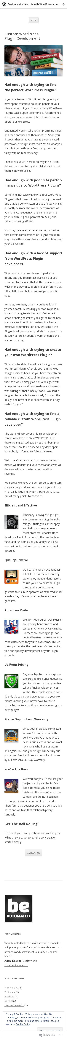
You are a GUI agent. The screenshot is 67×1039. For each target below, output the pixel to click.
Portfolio (9, 996)
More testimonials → (16, 965)
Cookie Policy (23, 1024)
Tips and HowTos (14, 1005)
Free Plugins (11, 987)
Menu (33, 20)
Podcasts (9, 992)
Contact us (33, 852)
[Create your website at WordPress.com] (33, 4)
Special (8, 1001)
